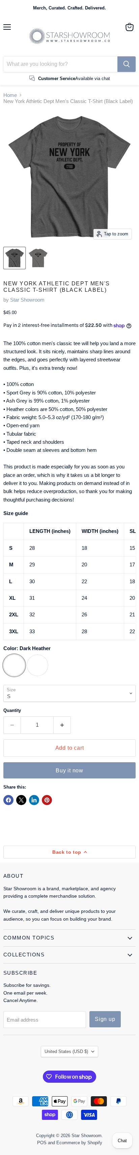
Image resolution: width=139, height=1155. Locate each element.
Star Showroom (27, 300)
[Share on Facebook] (8, 800)
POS (42, 1142)
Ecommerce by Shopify (79, 1142)
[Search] (126, 64)
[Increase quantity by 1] (62, 725)
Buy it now (69, 770)
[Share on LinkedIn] (34, 800)
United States (66, 1051)
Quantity (12, 710)
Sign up (105, 1019)
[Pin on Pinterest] (47, 800)
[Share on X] (21, 800)
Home (10, 95)
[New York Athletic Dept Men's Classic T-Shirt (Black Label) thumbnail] (14, 258)
